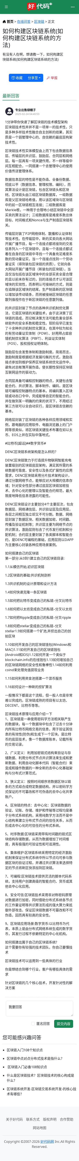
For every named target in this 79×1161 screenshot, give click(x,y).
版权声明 (49, 1119)
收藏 (19, 77)
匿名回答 (43, 1023)
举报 (54, 77)
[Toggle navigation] (72, 7)
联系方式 (33, 1119)
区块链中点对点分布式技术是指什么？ (35, 1058)
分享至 (33, 77)
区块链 (39, 21)
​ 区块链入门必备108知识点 (27, 1067)
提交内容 (63, 1023)
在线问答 (24, 21)
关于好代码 (14, 1119)
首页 (10, 21)
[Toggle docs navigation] (6, 7)
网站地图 (39, 1127)
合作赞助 (66, 1119)
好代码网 (47, 1141)
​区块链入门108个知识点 (25, 1050)
